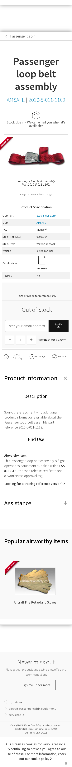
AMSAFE (41, 222)
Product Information (36, 378)
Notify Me (58, 326)
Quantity (42, 340)
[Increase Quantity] (31, 339)
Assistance (36, 503)
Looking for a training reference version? (33, 483)
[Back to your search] (6, 36)
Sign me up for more (36, 685)
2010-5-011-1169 (45, 215)
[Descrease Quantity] (9, 339)
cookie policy (40, 758)
